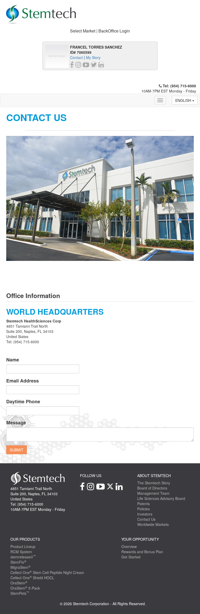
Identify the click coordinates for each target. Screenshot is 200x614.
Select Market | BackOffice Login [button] (100, 31)
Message (16, 422)
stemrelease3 (23, 556)
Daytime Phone (23, 401)
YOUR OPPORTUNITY (140, 539)
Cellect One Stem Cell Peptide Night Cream (47, 572)
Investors (144, 514)
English (183, 100)
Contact (76, 57)
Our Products (25, 539)
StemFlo (18, 562)
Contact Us (146, 519)
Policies (143, 508)
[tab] (100, 31)
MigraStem (20, 567)
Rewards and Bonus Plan (142, 551)
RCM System (21, 551)
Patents (143, 503)
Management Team (153, 493)
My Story (93, 57)
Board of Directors (152, 488)
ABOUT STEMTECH (154, 475)
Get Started (130, 556)
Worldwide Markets (153, 524)
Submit (16, 449)
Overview (129, 546)
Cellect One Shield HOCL (32, 577)
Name (12, 359)
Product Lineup (22, 546)
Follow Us (90, 475)
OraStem (18, 582)
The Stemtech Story (153, 482)
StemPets (19, 593)
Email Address (22, 381)
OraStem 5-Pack (25, 588)
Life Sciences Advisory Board (161, 498)
